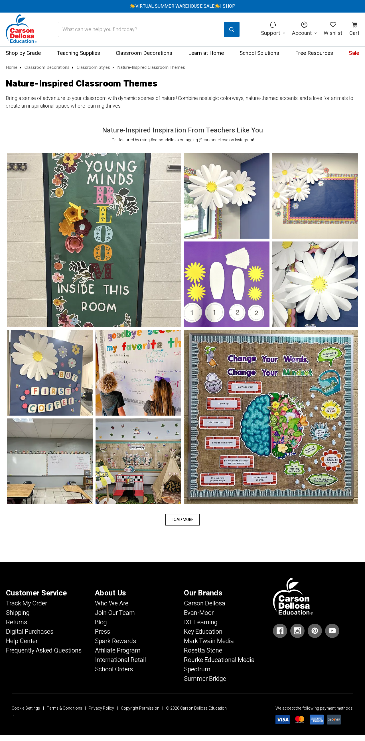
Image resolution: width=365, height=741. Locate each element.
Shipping (18, 612)
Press (102, 631)
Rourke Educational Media (219, 660)
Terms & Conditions (64, 708)
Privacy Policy (101, 708)
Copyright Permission (140, 708)
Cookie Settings (26, 708)
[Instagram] (297, 631)
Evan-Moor (199, 612)
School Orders (114, 669)
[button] (94, 240)
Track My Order (26, 603)
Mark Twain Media (209, 641)
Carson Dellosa (204, 603)
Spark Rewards (115, 641)
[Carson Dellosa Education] (21, 29)
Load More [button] (183, 520)
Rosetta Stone (203, 650)
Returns (16, 622)
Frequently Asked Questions (44, 650)
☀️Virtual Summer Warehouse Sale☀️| (182, 6)
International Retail (120, 660)
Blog (101, 622)
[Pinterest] (315, 631)
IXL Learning (201, 622)
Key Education (203, 631)
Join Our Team (115, 612)
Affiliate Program (118, 650)
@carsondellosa (213, 140)
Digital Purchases (29, 631)
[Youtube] (332, 631)
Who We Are (111, 603)
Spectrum (197, 669)
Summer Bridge (205, 678)
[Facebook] (280, 631)
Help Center (22, 641)
